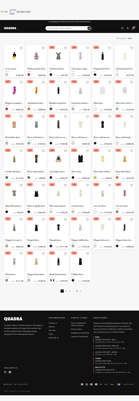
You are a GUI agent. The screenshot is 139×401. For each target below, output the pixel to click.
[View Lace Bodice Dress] (58, 159)
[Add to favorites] (21, 48)
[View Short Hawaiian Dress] (14, 193)
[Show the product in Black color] (95, 74)
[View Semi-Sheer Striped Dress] (80, 56)
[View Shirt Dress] (102, 90)
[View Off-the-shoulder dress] (36, 159)
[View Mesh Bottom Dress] (58, 262)
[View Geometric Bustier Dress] (80, 90)
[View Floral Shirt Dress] (14, 124)
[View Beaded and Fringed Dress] (125, 124)
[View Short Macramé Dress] (58, 193)
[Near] (89, 28)
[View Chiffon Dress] (80, 262)
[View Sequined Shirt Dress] (125, 90)
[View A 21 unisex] (14, 56)
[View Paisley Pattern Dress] (36, 56)
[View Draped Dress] (36, 227)
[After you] (80, 291)
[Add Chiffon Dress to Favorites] (87, 253)
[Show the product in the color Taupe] (51, 280)
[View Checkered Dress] (58, 56)
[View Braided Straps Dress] (58, 90)
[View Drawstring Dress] (36, 124)
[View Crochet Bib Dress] (14, 159)
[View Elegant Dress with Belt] (102, 227)
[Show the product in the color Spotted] (117, 212)
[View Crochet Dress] (80, 193)
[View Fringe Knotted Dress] (102, 56)
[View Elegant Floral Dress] (36, 262)
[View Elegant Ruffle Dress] (80, 227)
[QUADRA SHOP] (13, 319)
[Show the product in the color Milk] (95, 246)
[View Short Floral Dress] (125, 159)
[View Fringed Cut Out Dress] (14, 227)
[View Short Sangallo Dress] (36, 193)
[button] (130, 38)
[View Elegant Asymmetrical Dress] (14, 90)
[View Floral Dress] (14, 262)
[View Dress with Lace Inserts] (80, 124)
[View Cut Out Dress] (102, 193)
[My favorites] (122, 28)
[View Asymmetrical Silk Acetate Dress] (36, 90)
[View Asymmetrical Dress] (125, 56)
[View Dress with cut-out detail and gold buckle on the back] (58, 124)
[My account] (127, 28)
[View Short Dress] (80, 159)
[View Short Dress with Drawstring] (102, 159)
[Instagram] (5, 372)
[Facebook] (10, 372)
